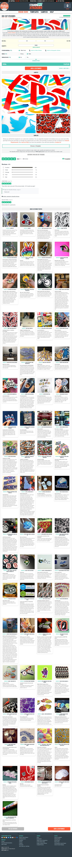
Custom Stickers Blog (41, 841)
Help (52, 12)
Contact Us (58, 142)
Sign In (67, 8)
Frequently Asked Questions (6, 842)
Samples (44, 12)
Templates (34, 12)
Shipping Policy (57, 838)
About (38, 837)
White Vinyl (23, 50)
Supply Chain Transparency (42, 840)
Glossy (21, 53)
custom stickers (12, 32)
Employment (39, 838)
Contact (2, 841)
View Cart (67, 2)
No (21, 57)
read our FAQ (24, 142)
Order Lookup (4, 844)
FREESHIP (17, 1)
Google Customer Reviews (42, 843)
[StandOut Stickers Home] (36, 6)
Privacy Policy (57, 840)
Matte (30, 53)
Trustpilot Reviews (40, 844)
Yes (27, 57)
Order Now (23, 12)
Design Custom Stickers (23, 837)
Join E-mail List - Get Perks (24, 846)
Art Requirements (22, 838)
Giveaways (21, 844)
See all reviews (12, 829)
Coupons (21, 843)
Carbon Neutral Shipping (59, 844)
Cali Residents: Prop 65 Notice (60, 843)
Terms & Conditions (58, 837)
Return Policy (56, 841)
